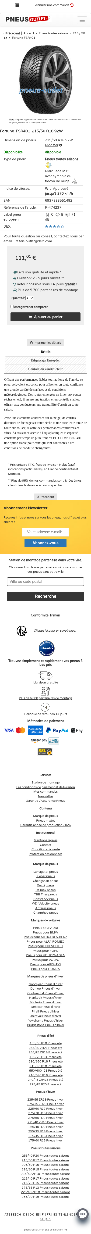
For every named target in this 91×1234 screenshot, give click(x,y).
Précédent (12, 33)
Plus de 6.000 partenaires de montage (45, 698)
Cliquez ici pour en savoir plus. (55, 631)
